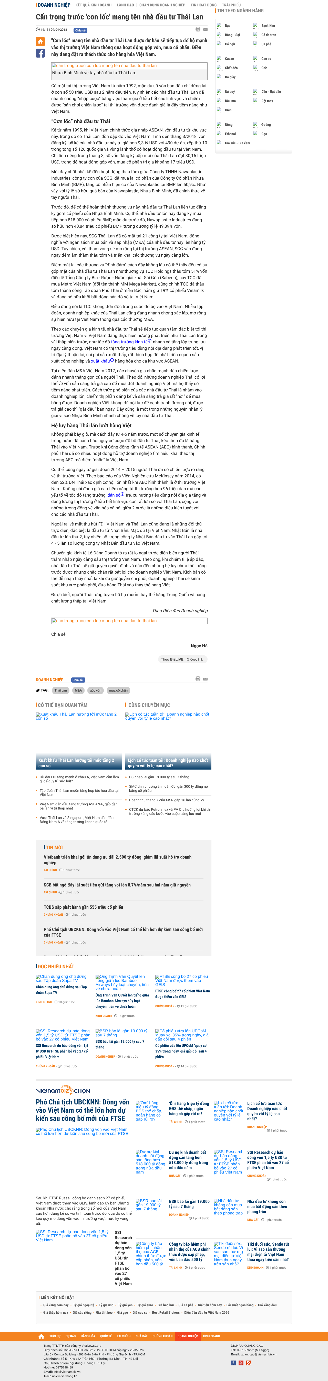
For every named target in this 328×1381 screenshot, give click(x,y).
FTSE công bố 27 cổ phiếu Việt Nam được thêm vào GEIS (182, 994)
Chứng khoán (53, 914)
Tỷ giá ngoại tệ (83, 1305)
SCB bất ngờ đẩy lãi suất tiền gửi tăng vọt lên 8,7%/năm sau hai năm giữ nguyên (117, 885)
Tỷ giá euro (145, 1305)
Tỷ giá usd (106, 1305)
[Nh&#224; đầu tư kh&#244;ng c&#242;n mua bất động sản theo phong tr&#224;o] (229, 1209)
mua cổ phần (118, 690)
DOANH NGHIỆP (188, 1336)
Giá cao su (140, 1312)
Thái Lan (61, 690)
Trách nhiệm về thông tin (60, 1376)
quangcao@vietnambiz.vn (258, 1354)
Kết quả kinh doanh (93, 5)
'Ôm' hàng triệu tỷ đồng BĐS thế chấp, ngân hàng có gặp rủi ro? (189, 1108)
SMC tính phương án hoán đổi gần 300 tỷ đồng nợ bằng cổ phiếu (168, 789)
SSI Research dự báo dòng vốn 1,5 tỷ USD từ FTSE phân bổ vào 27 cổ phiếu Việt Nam (62, 1051)
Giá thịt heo (104, 1312)
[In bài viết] (199, 29)
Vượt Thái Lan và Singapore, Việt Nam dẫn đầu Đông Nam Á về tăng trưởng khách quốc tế (77, 820)
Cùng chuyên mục (149, 705)
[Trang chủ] (40, 41)
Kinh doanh (44, 1002)
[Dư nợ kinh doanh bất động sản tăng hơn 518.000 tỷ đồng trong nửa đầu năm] (151, 1160)
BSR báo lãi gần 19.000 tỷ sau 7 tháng (159, 777)
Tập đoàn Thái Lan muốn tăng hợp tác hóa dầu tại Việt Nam (79, 793)
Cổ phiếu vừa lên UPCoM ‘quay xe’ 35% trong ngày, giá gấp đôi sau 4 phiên (181, 1051)
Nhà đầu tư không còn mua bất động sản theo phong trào (267, 1206)
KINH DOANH (211, 1336)
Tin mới (54, 848)
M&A (78, 690)
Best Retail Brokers (166, 1312)
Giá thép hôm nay (55, 1312)
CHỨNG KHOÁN (163, 1336)
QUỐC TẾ (106, 1336)
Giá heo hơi (166, 1305)
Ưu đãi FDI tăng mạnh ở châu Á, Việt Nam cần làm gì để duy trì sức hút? (79, 779)
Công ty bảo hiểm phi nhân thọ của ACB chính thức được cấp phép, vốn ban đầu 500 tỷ (190, 1252)
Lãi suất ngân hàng (240, 1305)
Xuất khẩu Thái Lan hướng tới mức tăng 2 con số (76, 763)
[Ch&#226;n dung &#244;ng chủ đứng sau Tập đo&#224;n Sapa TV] (64, 979)
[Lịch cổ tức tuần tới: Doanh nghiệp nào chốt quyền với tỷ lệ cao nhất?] (168, 741)
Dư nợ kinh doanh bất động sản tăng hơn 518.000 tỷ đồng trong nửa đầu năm (188, 1160)
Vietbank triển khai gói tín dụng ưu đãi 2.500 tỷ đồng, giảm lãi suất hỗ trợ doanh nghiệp (117, 859)
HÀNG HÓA (88, 1336)
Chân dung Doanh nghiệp (162, 5)
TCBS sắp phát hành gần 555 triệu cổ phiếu (83, 907)
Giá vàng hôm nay (56, 1305)
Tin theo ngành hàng (240, 11)
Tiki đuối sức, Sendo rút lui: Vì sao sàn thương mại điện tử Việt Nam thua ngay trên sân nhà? (268, 1252)
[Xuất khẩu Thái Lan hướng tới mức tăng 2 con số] (79, 741)
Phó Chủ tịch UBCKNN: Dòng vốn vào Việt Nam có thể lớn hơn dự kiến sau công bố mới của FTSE (123, 932)
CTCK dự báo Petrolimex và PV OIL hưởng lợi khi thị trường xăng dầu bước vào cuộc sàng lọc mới (170, 812)
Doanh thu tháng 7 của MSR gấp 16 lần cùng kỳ (166, 800)
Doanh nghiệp (54, 5)
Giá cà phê (185, 1305)
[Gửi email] (205, 29)
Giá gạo (122, 1312)
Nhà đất (175, 1176)
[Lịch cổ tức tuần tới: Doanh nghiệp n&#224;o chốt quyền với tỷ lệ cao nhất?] (229, 1111)
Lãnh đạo (125, 5)
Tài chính (50, 870)
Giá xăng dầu (267, 1305)
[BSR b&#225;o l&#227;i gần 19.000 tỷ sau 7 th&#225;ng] (124, 1033)
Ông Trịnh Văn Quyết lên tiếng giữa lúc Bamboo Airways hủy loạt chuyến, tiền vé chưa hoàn (122, 1001)
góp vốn (95, 690)
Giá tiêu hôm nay (210, 1305)
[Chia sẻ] (40, 53)
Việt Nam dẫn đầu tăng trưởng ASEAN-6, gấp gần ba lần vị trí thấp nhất (79, 806)
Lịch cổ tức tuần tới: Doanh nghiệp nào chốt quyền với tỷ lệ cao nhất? (168, 763)
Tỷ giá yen (125, 1305)
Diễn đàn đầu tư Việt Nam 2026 (206, 1312)
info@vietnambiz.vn (67, 1372)
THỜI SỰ (54, 1336)
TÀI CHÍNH (123, 1336)
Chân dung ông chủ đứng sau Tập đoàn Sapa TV (61, 990)
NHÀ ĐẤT (141, 1336)
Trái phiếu (231, 5)
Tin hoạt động (204, 5)
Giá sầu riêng (82, 1312)
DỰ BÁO (71, 1336)
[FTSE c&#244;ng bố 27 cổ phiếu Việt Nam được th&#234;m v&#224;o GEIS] (183, 981)
